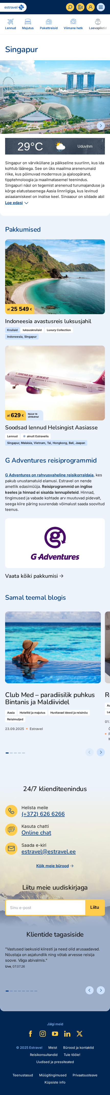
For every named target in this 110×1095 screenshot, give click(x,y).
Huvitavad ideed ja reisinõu (69, 712)
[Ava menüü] (101, 7)
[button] (7, 125)
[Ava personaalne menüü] (90, 7)
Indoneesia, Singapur (22, 336)
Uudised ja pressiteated (55, 1062)
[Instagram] (43, 1034)
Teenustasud (23, 1075)
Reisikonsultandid (44, 1055)
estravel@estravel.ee (48, 851)
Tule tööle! (72, 1055)
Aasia (11, 712)
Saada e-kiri (33, 845)
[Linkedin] (67, 1034)
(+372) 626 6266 (43, 814)
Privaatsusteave (85, 1075)
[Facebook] (30, 1034)
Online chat (36, 833)
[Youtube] (55, 1034)
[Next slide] (101, 126)
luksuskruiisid (32, 330)
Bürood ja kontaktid (78, 1047)
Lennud (12, 436)
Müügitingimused (53, 1075)
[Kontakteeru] (80, 7)
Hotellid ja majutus (32, 712)
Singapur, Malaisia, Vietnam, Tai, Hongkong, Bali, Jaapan (46, 443)
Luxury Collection (59, 330)
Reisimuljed (15, 719)
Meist (52, 1047)
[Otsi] (70, 7)
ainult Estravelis (38, 436)
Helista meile (34, 807)
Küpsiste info (55, 1082)
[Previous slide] (90, 126)
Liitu (94, 907)
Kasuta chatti (35, 826)
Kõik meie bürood (52, 865)
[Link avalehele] (13, 7)
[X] (79, 1034)
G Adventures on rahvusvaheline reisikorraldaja (49, 475)
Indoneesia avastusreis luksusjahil (48, 321)
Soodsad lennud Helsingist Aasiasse (51, 428)
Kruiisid (12, 330)
